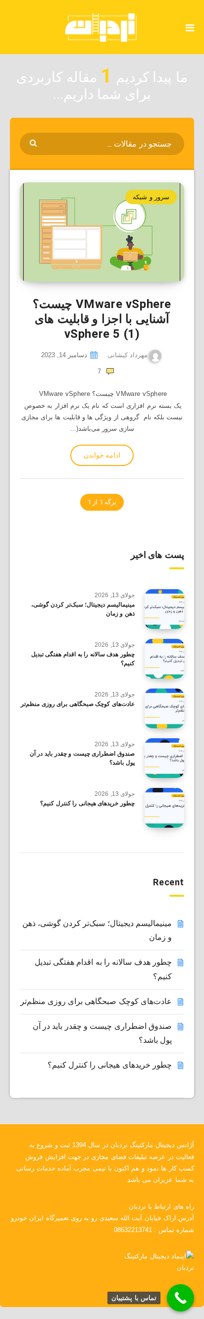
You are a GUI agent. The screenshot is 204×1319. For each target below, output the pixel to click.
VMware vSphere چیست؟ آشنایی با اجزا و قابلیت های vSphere (102, 319)
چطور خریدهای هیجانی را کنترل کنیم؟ (87, 803)
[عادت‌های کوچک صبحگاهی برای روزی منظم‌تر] (164, 708)
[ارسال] (34, 142)
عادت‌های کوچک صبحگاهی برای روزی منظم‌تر (78, 703)
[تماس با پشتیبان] (180, 1298)
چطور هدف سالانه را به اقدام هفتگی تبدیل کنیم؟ (83, 658)
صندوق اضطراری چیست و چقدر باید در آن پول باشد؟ (82, 758)
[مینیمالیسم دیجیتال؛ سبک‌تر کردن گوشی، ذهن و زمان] (164, 609)
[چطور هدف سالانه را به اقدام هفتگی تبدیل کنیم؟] (164, 659)
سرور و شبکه (151, 197)
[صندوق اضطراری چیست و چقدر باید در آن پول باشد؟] (164, 758)
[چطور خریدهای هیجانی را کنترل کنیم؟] (164, 808)
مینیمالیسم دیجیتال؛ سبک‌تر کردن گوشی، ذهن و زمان (83, 609)
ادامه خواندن (102, 455)
